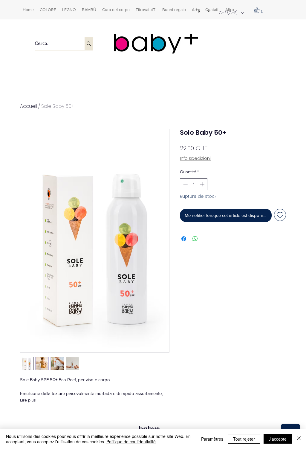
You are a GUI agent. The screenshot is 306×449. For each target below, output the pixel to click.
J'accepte (278, 439)
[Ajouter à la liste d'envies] (280, 215)
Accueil (28, 106)
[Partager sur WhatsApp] (195, 238)
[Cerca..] (89, 43)
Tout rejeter (244, 439)
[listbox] (231, 12)
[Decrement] (185, 184)
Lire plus (28, 400)
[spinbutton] (194, 184)
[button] (231, 12)
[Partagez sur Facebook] (183, 238)
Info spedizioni (195, 158)
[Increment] (203, 184)
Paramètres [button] (212, 439)
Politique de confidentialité (131, 442)
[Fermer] (298, 438)
